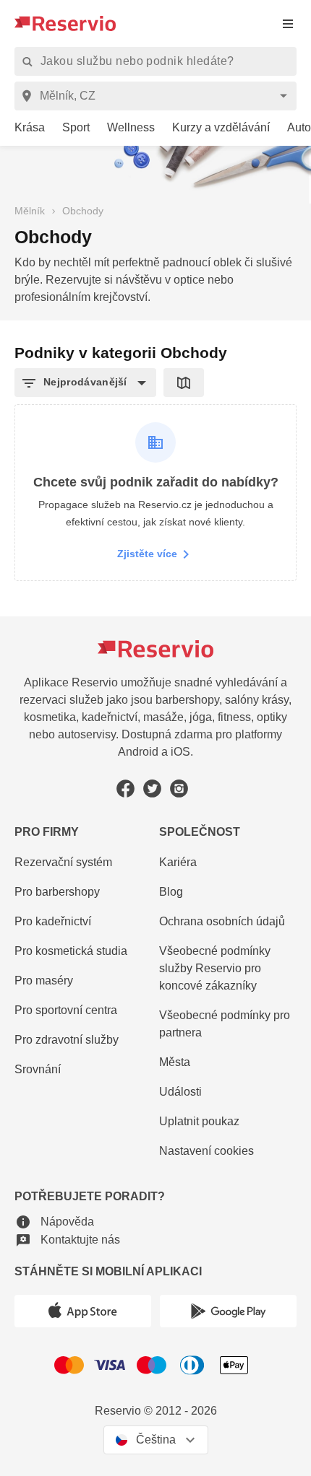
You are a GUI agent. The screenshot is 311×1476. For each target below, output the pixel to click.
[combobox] (158, 96)
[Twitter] (152, 788)
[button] (85, 382)
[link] (22, 128)
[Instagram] (179, 788)
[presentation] (288, 23)
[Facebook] (125, 788)
